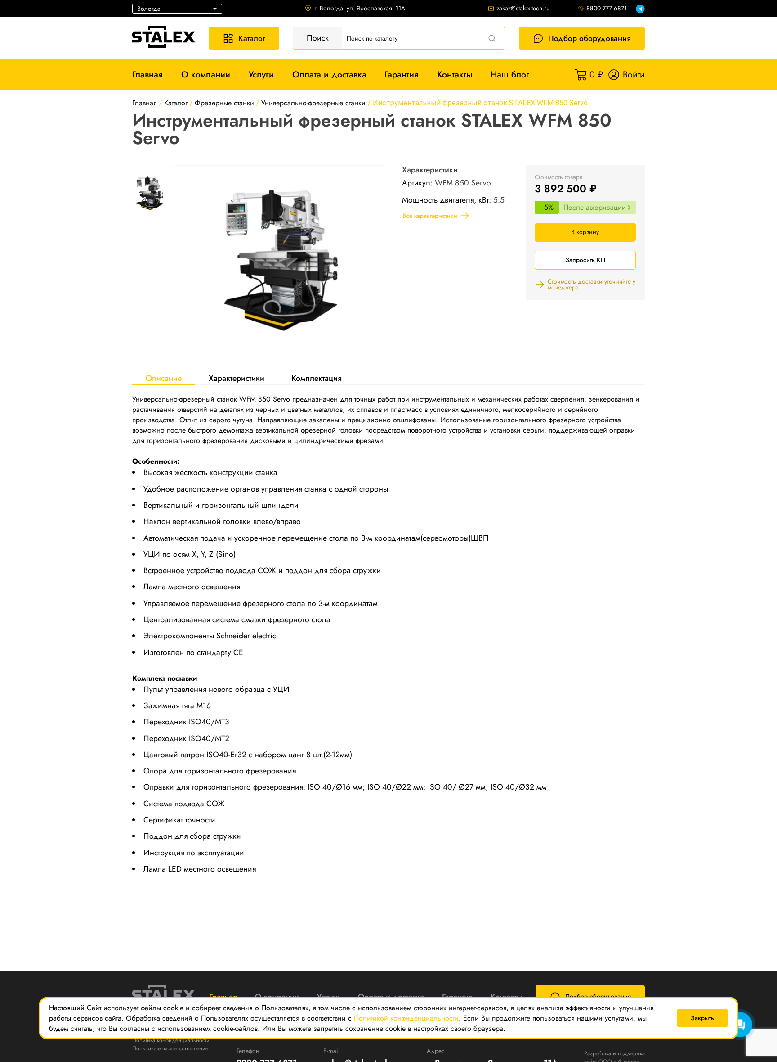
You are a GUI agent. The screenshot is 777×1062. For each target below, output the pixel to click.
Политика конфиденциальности (171, 1040)
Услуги (261, 74)
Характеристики (236, 378)
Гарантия (401, 74)
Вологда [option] (149, 8)
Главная (147, 74)
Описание (164, 378)
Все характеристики (429, 215)
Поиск (318, 38)
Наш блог (510, 74)
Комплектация (316, 378)
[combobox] (177, 9)
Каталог (251, 38)
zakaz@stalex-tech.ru (522, 8)
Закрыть (702, 1017)
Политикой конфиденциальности (406, 1018)
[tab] (163, 378)
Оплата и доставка (329, 74)
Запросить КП (585, 259)
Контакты (454, 74)
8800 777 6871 (606, 8)
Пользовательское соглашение (170, 1048)
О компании (205, 74)
